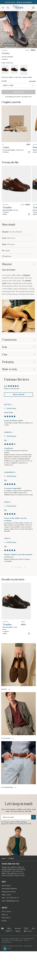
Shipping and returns (9, 891)
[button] (3, 7)
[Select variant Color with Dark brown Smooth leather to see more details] (24, 69)
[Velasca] (18, 7)
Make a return (6, 895)
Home (3, 858)
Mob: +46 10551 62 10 (10, 898)
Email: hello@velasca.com (10, 901)
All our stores (6, 911)
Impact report (6, 885)
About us (5, 914)
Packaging (8, 362)
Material (7, 264)
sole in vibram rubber (25, 77)
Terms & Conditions (8, 946)
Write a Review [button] (18, 395)
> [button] (24, 567)
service (3, 824)
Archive (4, 921)
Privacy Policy (19, 946)
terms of (24, 822)
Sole (4, 347)
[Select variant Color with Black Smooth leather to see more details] (15, 69)
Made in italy (9, 369)
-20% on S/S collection (24, 2)
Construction (9, 340)
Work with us (6, 917)
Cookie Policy (28, 946)
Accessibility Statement (9, 888)
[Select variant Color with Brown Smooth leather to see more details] (6, 69)
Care (4, 354)
